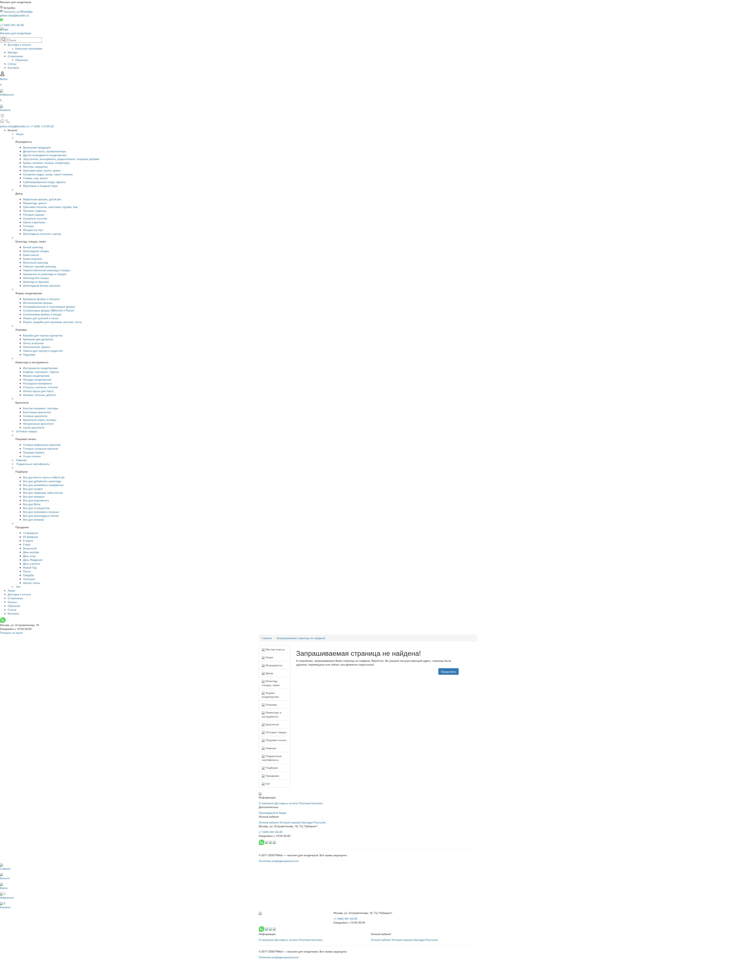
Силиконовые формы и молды (42, 314)
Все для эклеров (33, 519)
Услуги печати (32, 456)
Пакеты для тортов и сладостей (43, 351)
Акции (20, 134)
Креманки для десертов (38, 339)
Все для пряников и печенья (41, 512)
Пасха (27, 571)
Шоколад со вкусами (36, 281)
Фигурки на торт (33, 230)
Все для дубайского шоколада (42, 481)
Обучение (21, 60)
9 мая (26, 544)
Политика (304, 803)
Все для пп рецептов (36, 508)
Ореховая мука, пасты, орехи (41, 170)
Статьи (12, 64)
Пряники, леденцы (34, 211)
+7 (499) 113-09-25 (42, 126)
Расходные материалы (37, 383)
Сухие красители (33, 427)
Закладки (307, 822)
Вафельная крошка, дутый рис (42, 199)
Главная (267, 638)
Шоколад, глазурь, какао (271, 683)
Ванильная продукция (37, 147)
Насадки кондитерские (37, 379)
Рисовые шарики (33, 214)
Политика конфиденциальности (279, 861)
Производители (268, 813)
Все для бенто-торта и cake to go (44, 477)
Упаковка (271, 704)
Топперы (28, 226)
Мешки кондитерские (36, 375)
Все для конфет (33, 489)
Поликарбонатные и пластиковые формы (49, 306)
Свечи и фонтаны (34, 222)
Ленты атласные (33, 343)
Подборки (271, 768)
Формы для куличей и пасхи (40, 318)
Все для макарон (33, 496)
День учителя (31, 563)
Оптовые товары (26, 431)
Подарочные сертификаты (32, 464)
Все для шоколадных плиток (41, 515)
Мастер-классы (275, 649)
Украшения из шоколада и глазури (44, 274)
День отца (29, 556)
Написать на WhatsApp (18, 11)
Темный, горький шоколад (39, 266)
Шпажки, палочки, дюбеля (39, 395)
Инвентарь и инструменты (271, 714)
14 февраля (30, 533)
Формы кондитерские (270, 695)
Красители (272, 724)
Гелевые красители (35, 416)
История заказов (290, 822)
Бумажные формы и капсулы (41, 299)
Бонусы (12, 602)
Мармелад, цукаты (35, 203)
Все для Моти (31, 504)
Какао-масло (31, 255)
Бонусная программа (28, 48)
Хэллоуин (29, 579)
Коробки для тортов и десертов (42, 335)
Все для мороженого (36, 500)
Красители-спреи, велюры (39, 420)
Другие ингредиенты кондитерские (45, 155)
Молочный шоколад (35, 262)
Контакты (13, 67)
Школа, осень (31, 583)
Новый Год (29, 567)
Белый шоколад (33, 247)
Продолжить (448, 671)
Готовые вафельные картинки (42, 445)
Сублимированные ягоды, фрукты (44, 182)
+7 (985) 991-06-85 (12, 25)
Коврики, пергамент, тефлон (41, 372)
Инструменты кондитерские (40, 368)
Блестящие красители (37, 412)
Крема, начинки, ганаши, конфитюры (46, 163)
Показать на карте (11, 632)
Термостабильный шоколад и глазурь (46, 270)
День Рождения (32, 560)
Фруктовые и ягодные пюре (40, 186)
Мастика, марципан (35, 166)
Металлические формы (38, 303)
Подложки (29, 354)
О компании (15, 56)
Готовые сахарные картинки (40, 448)
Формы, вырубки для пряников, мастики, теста (52, 322)
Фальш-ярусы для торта (38, 391)
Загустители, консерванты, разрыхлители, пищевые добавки (61, 159)
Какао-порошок (32, 258)
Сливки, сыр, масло (35, 178)
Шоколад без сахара (36, 278)
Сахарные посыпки (35, 218)
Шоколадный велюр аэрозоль (41, 285)
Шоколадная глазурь (36, 251)
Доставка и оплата (19, 44)
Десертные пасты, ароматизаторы (44, 151)
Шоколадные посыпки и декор (42, 234)
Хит (18, 586)
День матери (31, 552)
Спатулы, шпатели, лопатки (40, 387)
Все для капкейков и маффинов (43, 485)
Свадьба (28, 575)
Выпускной (30, 548)
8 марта (28, 540)
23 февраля (30, 537)
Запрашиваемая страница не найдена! (300, 638)
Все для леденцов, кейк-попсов (42, 492)
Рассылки (320, 822)
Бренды (12, 52)
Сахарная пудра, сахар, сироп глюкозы (48, 174)
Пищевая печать (276, 740)
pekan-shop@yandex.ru (14, 15)
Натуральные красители (38, 423)
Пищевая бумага (33, 452)
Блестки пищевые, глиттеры (40, 408)
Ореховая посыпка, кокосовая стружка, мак (50, 207)
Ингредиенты (273, 665)
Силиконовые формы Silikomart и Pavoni (48, 310)
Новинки (21, 460)
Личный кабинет (269, 822)
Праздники (272, 776)
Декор (269, 673)
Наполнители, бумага (36, 347)
